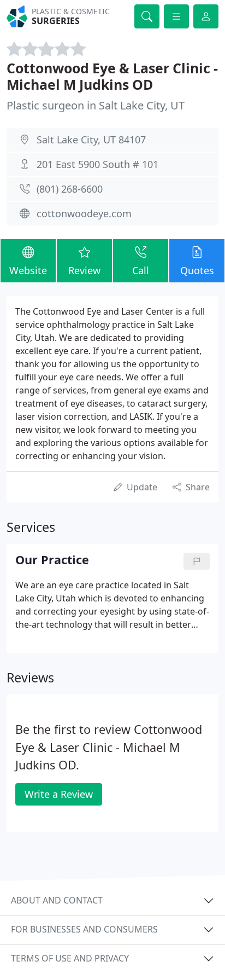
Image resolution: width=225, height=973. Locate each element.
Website (28, 270)
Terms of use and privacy (70, 958)
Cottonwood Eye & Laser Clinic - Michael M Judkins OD (112, 76)
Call (140, 270)
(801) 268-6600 (70, 188)
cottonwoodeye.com (84, 213)
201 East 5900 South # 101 (97, 164)
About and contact (57, 900)
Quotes (197, 270)
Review (84, 270)
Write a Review (59, 794)
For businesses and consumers (84, 929)
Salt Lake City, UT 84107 (91, 139)
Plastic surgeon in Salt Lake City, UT (96, 105)
